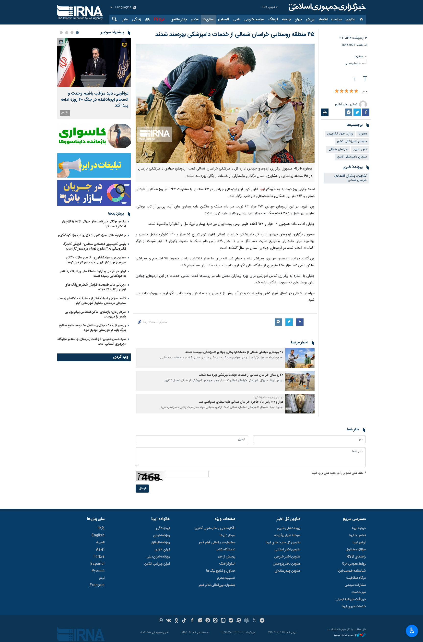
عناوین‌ (350, 20)
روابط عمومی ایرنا (354, 564)
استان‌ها (208, 20)
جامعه (286, 20)
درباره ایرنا (359, 528)
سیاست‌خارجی (254, 20)
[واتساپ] (161, 621)
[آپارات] (238, 621)
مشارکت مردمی (355, 585)
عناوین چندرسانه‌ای (287, 571)
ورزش (310, 20)
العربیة (100, 542)
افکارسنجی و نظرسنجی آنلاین (215, 528)
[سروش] (207, 621)
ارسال (142, 488)
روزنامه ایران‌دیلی (158, 557)
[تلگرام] (262, 621)
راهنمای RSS (356, 557)
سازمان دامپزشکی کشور (352, 141)
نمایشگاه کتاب (225, 550)
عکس (195, 20)
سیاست (336, 20)
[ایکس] (254, 621)
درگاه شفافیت (356, 578)
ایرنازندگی (163, 528)
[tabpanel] (94, 78)
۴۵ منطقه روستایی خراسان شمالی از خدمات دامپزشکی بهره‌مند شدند (235, 34)
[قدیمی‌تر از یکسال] (300, 358)
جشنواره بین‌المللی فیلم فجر (217, 542)
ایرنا (326, 7)
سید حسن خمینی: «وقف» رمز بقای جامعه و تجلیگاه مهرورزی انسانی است (91, 342)
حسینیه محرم (226, 578)
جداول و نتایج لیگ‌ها (220, 571)
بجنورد (363, 133)
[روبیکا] (246, 621)
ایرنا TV (158, 20)
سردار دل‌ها (227, 535)
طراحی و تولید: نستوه (345, 635)
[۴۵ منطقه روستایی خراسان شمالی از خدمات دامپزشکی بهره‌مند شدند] (225, 103)
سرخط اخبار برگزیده (287, 535)
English (98, 535)
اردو (102, 578)
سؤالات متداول (356, 550)
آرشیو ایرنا (359, 542)
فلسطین (223, 20)
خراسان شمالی (353, 63)
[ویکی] (168, 621)
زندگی (136, 20)
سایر (125, 20)
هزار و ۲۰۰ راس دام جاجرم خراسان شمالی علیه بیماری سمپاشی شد (241, 402)
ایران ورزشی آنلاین (157, 564)
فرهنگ (273, 20)
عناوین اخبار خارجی (287, 557)
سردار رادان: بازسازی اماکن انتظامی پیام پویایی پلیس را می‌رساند (95, 314)
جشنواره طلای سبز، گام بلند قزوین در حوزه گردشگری (92, 235)
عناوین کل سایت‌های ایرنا (283, 542)
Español (97, 564)
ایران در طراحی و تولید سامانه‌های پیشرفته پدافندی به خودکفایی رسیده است (92, 274)
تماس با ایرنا (357, 535)
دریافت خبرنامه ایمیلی (350, 599)
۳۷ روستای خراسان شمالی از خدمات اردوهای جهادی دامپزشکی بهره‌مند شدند (234, 352)
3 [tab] (66, 32)
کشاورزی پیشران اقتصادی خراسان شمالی (350, 178)
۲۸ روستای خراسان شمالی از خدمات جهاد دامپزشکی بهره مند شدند (240, 375)
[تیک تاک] (184, 621)
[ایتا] (215, 621)
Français (97, 585)
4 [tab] (61, 32)
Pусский (98, 571)
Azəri (100, 550)
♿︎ (412, 630)
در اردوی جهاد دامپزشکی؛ (268, 397)
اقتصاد (323, 20)
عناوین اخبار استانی (287, 550)
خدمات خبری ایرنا (354, 606)
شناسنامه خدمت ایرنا (352, 571)
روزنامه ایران (161, 535)
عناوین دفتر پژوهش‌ (286, 564)
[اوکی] (176, 621)
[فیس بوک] (192, 621)
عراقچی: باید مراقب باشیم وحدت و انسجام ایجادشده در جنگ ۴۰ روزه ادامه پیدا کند (94, 99)
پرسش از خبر (226, 557)
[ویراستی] (200, 621)
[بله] (231, 621)
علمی (236, 20)
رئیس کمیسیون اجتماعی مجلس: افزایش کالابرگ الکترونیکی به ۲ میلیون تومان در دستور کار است (94, 247)
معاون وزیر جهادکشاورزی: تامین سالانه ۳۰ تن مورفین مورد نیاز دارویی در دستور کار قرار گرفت (96, 260)
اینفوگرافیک (227, 564)
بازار (147, 20)
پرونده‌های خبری (288, 528)
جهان (298, 20)
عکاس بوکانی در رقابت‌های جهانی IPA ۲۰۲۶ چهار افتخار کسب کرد (94, 224)
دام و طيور (360, 149)
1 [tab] (77, 32)
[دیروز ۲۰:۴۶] (94, 62)
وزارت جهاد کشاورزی (340, 133)
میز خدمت (359, 592)
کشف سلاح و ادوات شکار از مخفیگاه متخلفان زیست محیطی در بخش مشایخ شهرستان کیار (92, 301)
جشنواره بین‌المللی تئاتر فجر (217, 585)
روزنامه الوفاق (160, 542)
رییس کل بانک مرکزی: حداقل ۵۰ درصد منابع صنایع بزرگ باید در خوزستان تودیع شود (92, 328)
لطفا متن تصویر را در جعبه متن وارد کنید (339, 473)
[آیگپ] (223, 621)
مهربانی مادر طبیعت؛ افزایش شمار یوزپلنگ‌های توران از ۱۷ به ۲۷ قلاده (95, 287)
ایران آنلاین (162, 550)
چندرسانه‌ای (179, 20)
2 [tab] (71, 32)
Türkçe (99, 557)
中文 (101, 528)
